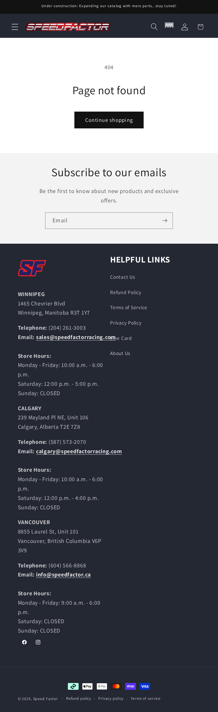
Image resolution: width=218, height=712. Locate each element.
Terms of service (146, 698)
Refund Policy (125, 292)
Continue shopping (109, 119)
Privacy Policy (126, 322)
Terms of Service (128, 307)
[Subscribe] (165, 220)
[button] (15, 27)
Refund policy (78, 698)
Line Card (121, 338)
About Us (120, 353)
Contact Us (122, 277)
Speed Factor (45, 698)
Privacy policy (110, 698)
